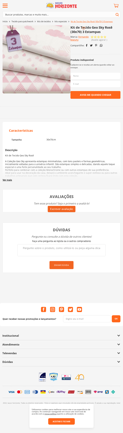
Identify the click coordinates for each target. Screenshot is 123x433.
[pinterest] (96, 45)
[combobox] (61, 14)
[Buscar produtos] (117, 14)
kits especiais (61, 21)
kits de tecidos (44, 21)
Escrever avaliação (61, 209)
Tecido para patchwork (22, 21)
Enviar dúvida (61, 265)
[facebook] (86, 45)
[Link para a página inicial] (5, 21)
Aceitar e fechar (61, 421)
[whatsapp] (101, 45)
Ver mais (7, 180)
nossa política (50, 413)
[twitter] (91, 45)
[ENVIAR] (95, 95)
